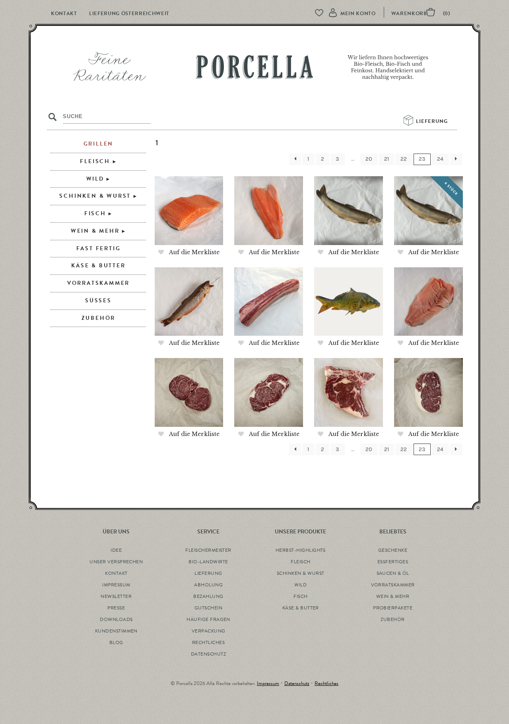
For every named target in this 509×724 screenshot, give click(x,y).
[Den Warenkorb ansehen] (424, 13)
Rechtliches (326, 683)
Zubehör (99, 318)
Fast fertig (98, 248)
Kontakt (64, 14)
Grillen (99, 144)
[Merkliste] (323, 14)
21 (386, 159)
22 (403, 159)
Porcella (254, 69)
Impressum (268, 683)
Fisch (95, 213)
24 (440, 159)
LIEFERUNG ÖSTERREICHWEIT (129, 14)
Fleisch (95, 161)
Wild (95, 179)
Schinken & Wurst (95, 196)
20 (368, 159)
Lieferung (432, 121)
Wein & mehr (95, 231)
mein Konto (358, 14)
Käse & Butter (98, 265)
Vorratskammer (98, 283)
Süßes (98, 300)
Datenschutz (296, 683)
